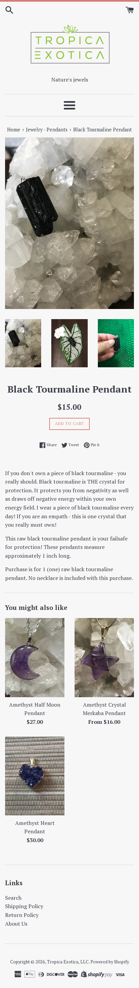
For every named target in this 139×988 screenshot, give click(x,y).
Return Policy (21, 915)
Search (13, 897)
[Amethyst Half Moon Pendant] (34, 657)
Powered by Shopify (109, 962)
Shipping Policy (24, 906)
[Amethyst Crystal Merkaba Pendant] (104, 657)
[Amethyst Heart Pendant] (34, 776)
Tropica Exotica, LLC (68, 962)
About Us (16, 923)
